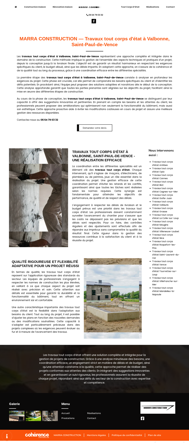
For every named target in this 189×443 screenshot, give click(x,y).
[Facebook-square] (142, 418)
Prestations (67, 418)
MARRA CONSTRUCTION (67, 435)
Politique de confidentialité (127, 435)
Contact (170, 7)
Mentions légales (96, 435)
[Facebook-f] (93, 21)
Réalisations (152, 7)
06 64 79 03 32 (96, 15)
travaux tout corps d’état (38, 56)
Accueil (65, 413)
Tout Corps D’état (130, 7)
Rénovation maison (63, 7)
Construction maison (35, 7)
